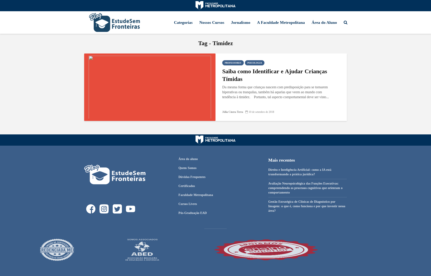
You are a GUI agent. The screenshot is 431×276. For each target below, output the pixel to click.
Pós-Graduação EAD (192, 213)
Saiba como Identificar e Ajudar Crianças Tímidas (274, 75)
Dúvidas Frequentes (191, 177)
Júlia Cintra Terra (232, 112)
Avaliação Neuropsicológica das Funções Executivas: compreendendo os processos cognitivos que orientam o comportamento (305, 188)
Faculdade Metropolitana (195, 195)
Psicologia (254, 63)
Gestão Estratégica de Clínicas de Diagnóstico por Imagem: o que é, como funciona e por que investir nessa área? (306, 206)
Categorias (183, 22)
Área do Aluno (324, 22)
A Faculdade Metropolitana (281, 22)
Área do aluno (188, 159)
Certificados (186, 186)
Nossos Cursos (211, 22)
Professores (233, 63)
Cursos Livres (187, 204)
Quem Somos (187, 168)
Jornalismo (240, 22)
